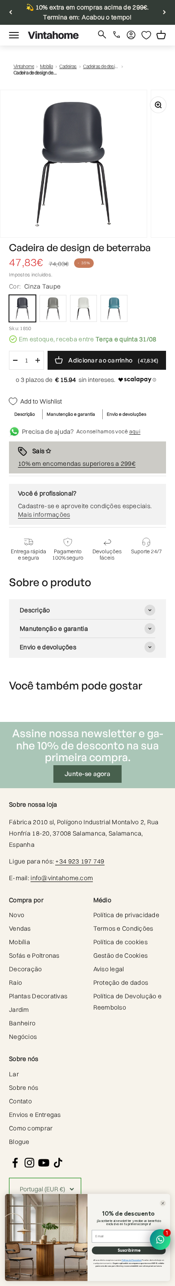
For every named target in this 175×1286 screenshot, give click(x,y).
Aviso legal (108, 969)
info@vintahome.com (62, 878)
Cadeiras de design (101, 66)
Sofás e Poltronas (34, 955)
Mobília (46, 66)
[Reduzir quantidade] (15, 360)
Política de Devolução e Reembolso (127, 1001)
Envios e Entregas (35, 1115)
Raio (15, 982)
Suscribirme (129, 1250)
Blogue (19, 1142)
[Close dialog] (163, 1203)
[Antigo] (10, 12)
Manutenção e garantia (71, 414)
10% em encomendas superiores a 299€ (77, 463)
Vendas (20, 928)
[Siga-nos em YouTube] (44, 1163)
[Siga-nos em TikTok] (58, 1163)
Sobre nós (24, 1088)
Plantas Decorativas (38, 996)
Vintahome (23, 66)
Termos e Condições (123, 928)
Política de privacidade (126, 915)
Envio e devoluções (126, 414)
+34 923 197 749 (79, 861)
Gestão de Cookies (120, 955)
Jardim (19, 1010)
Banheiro (22, 1023)
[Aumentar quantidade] (38, 360)
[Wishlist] (146, 35)
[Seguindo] (164, 12)
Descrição (24, 414)
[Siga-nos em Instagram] (29, 1163)
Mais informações (44, 514)
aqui (134, 431)
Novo (16, 915)
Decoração (25, 969)
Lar (14, 1074)
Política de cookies (120, 942)
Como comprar (30, 1128)
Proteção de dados (121, 982)
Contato (20, 1101)
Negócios (23, 1037)
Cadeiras (68, 66)
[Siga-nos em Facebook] (15, 1163)
